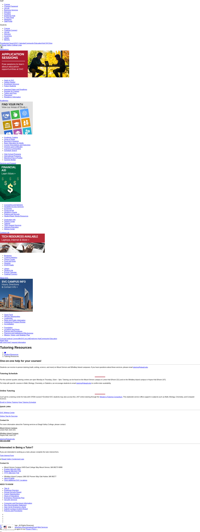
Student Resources (11, 354)
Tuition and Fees (10, 93)
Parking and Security (12, 214)
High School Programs (12, 154)
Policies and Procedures (13, 331)
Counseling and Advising (13, 205)
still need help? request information (13, 342)
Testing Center (9, 221)
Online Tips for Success (9, 416)
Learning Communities (12, 149)
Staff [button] (1, 1)
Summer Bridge (10, 160)
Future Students (10, 86)
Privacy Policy (31, 529)
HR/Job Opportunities (12, 316)
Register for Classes (11, 91)
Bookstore (8, 256)
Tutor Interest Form (7, 455)
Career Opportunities (12, 494)
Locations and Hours (11, 329)
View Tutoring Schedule (27, 402)
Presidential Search (7, 43)
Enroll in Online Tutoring (9, 402)
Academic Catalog (11, 137)
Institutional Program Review (14, 322)
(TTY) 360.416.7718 (11, 473)
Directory (7, 12)
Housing (7, 263)
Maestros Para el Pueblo (13, 158)
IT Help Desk (9, 17)
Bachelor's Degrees (11, 141)
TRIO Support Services (12, 225)
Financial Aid (9, 210)
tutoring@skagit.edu (140, 367)
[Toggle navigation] (1, 47)
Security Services (10, 500)
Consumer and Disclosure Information (18, 503)
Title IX (6, 488)
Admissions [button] (4, 49)
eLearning (8, 36)
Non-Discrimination (25, 527)
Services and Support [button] (8, 163)
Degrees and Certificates (13, 147)
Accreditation (9, 324)
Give (50, 43)
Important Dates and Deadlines (15, 89)
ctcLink (6, 8)
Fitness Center (9, 259)
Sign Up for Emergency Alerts (15, 507)
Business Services (11, 10)
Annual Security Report (12, 492)
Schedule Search (10, 150)
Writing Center (9, 229)
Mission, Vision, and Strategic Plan (17, 335)
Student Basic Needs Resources (16, 216)
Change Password (11, 6)
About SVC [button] (4, 278)
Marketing (7, 19)
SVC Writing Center (7, 413)
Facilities (7, 14)
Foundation (8, 327)
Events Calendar (10, 272)
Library (6, 38)
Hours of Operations (11, 496)
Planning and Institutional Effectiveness (18, 333)
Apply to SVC (9, 80)
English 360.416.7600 (12, 469)
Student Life (8, 270)
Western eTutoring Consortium (111, 397)
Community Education (33, 43)
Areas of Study (9, 139)
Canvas (7, 4)
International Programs (12, 156)
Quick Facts (8, 315)
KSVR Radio (9, 265)
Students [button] (3, 25)
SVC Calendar (20, 43)
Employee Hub (9, 16)
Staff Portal (8, 21)
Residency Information (12, 97)
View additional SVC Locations (15, 480)
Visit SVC (45, 43)
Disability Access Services (14, 207)
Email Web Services (40, 527)
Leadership (8, 318)
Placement (8, 95)
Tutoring (7, 223)
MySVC (7, 40)
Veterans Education (11, 227)
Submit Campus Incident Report (16, 509)
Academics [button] (4, 100)
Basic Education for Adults (14, 143)
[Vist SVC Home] (5, 353)
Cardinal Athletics (10, 257)
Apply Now (4, 340)
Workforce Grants (10, 212)
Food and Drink (10, 261)
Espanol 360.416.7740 (12, 471)
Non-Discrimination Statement (15, 505)
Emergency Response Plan (14, 498)
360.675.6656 (9, 478)
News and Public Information (14, 320)
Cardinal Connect (10, 30)
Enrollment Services (11, 84)
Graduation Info (10, 220)
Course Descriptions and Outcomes (17, 145)
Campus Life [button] (4, 232)
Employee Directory (11, 490)
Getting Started (9, 82)
